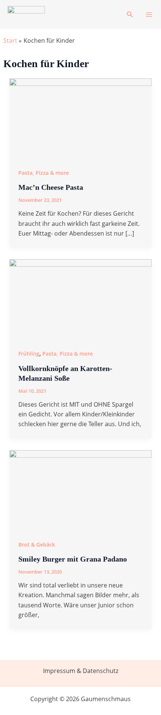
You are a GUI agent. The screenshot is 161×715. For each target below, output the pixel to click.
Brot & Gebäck (36, 544)
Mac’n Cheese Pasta (50, 187)
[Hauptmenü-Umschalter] (149, 14)
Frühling (28, 353)
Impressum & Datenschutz (80, 671)
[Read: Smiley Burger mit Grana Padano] (80, 489)
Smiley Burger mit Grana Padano (72, 559)
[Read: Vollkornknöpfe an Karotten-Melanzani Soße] (80, 299)
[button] (130, 15)
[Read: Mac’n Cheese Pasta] (80, 118)
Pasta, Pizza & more (43, 172)
